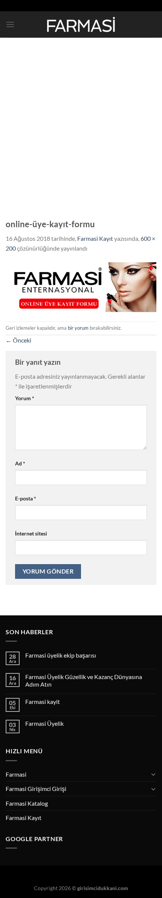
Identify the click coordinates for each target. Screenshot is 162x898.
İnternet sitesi (31, 533)
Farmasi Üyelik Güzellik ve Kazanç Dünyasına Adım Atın (83, 680)
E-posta (25, 498)
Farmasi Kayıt (95, 238)
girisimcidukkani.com (102, 888)
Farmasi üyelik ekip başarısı (60, 655)
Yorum (24, 398)
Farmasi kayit (42, 701)
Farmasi (16, 774)
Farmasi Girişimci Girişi (36, 788)
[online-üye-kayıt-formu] (81, 286)
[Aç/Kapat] (153, 774)
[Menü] (10, 24)
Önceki (18, 340)
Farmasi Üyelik (44, 723)
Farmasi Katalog (27, 803)
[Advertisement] (81, 122)
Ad (20, 463)
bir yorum (78, 328)
